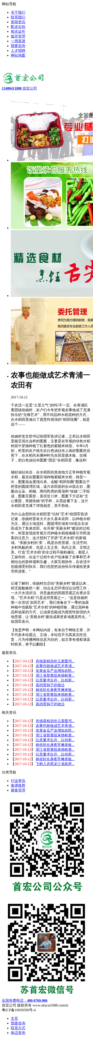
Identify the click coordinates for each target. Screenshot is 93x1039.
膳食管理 (18, 790)
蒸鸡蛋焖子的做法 (50, 685)
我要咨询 (18, 1023)
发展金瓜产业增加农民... (55, 671)
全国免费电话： (24, 1000)
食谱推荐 (18, 785)
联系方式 (18, 1028)
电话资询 (18, 1033)
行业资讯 (18, 781)
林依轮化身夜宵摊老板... (55, 690)
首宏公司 (19, 88)
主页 (14, 1018)
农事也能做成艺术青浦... (55, 666)
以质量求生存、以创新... (55, 680)
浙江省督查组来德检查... (55, 675)
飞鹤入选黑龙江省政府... (55, 764)
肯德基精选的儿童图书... (55, 661)
